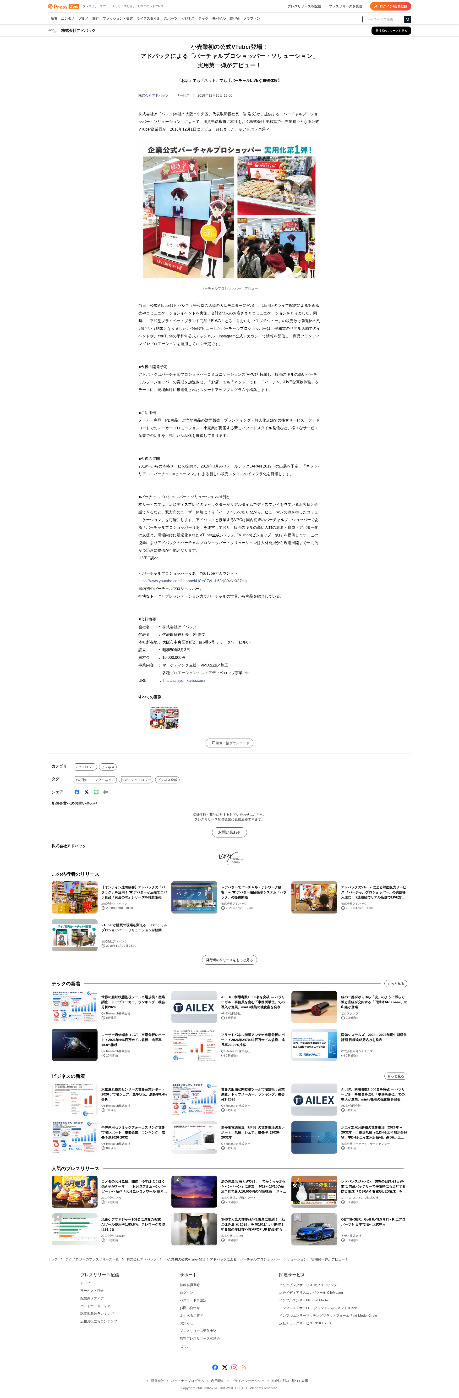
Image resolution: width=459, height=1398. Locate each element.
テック (203, 18)
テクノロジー (85, 767)
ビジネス (188, 18)
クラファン (251, 18)
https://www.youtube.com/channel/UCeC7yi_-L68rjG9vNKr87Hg (192, 581)
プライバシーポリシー (248, 1381)
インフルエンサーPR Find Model (303, 1300)
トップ (53, 1259)
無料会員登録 (190, 1285)
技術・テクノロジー (136, 780)
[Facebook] (77, 792)
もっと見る (396, 983)
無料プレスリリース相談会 (200, 1338)
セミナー (186, 1346)
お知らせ (186, 1323)
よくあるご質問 (191, 1315)
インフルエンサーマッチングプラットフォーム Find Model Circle (328, 1315)
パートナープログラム (187, 1381)
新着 (54, 18)
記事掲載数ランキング (97, 1313)
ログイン (186, 1292)
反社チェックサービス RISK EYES (305, 1323)
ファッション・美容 (118, 18)
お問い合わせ (229, 832)
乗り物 (235, 18)
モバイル (219, 18)
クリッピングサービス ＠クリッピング (308, 1285)
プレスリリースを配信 (304, 6)
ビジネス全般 (167, 780)
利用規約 (217, 1381)
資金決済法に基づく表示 (289, 1381)
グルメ (83, 18)
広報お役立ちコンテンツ (98, 1321)
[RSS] (244, 1367)
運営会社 (157, 1381)
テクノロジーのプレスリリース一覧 (92, 1259)
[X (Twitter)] (86, 792)
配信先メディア (92, 1298)
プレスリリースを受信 (345, 6)
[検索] (407, 19)
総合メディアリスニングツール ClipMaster (311, 1292)
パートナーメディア (95, 1306)
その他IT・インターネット (95, 780)
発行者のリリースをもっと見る (229, 960)
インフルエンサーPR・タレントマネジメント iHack (318, 1308)
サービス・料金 (92, 1291)
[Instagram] (234, 1367)
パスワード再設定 (193, 1300)
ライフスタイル (148, 18)
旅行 (95, 18)
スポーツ (170, 18)
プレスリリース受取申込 (198, 1331)
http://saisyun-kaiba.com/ (184, 680)
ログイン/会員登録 (393, 6)
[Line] (96, 792)
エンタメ (68, 18)
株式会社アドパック (153, 95)
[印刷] (105, 792)
